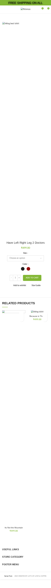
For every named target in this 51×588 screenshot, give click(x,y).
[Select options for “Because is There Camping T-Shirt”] (44, 319)
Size (25, 253)
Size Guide (36, 285)
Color (25, 264)
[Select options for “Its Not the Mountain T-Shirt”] (21, 319)
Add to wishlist (19, 285)
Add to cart (32, 278)
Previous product (41, 17)
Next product (47, 17)
